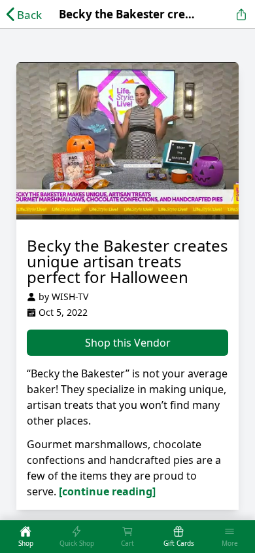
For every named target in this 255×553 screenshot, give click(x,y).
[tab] (25, 536)
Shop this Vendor (128, 342)
